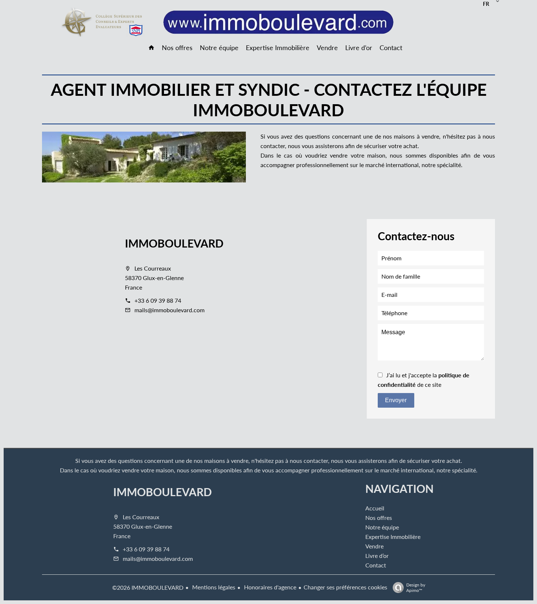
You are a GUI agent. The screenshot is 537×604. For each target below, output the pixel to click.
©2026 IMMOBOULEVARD (147, 587)
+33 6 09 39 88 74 (157, 300)
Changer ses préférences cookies (345, 587)
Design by (415, 587)
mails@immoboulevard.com (169, 310)
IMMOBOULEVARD (174, 243)
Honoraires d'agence (269, 587)
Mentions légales (213, 587)
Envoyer (396, 400)
